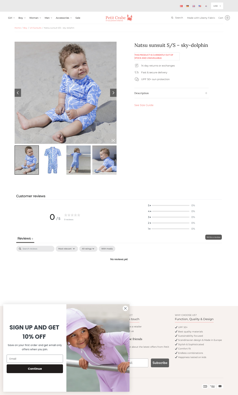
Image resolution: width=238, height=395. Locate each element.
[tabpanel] (119, 270)
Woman (33, 17)
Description (141, 93)
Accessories (62, 17)
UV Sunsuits (35, 28)
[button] (171, 205)
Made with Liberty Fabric (201, 17)
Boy (20, 17)
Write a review (214, 237)
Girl (10, 17)
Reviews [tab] (25, 238)
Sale (77, 17)
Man (47, 17)
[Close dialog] (125, 308)
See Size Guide (143, 105)
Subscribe (160, 363)
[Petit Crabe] (119, 17)
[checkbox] (107, 249)
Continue (35, 369)
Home (18, 28)
